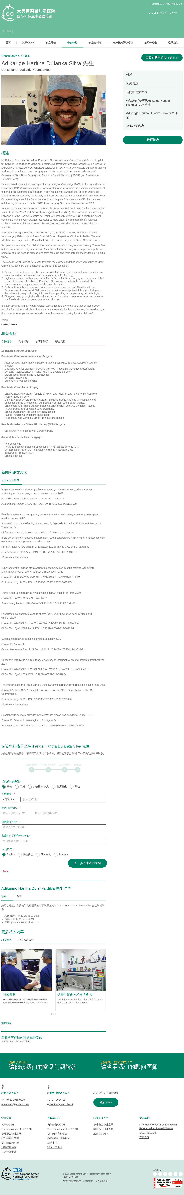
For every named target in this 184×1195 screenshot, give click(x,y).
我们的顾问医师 (10, 1143)
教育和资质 (42, 341)
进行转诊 (153, 139)
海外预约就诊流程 (123, 42)
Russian (63, 854)
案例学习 (144, 1137)
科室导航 (51, 42)
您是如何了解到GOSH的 (15, 835)
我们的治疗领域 (10, 1138)
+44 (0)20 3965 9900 (13, 1100)
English (11, 854)
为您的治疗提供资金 (58, 1138)
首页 (8, 42)
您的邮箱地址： (10, 822)
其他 (77, 786)
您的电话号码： (10, 808)
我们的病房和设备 (57, 1134)
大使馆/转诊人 (41, 786)
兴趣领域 (24, 341)
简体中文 (46, 854)
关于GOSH (28, 42)
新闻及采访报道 (148, 1133)
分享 (19, 896)
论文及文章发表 (10, 480)
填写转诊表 (150, 42)
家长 (9, 786)
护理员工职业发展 (11, 1134)
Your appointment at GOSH (16, 1129)
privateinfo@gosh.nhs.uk (15, 1104)
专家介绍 (72, 42)
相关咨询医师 (26, 940)
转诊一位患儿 (54, 1147)
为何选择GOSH (56, 1124)
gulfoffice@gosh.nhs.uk (60, 1104)
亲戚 (22, 786)
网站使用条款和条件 (72, 1181)
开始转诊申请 (8, 1152)
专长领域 (6, 341)
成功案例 (52, 1143)
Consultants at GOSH (15, 56)
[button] (51, 1013)
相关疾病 (6, 940)
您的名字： (8, 794)
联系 (3, 896)
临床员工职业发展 (103, 1129)
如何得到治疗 (8, 1147)
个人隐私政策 (102, 1181)
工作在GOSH (100, 1134)
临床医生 (62, 786)
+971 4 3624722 (56, 1100)
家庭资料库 (95, 42)
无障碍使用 (88, 1181)
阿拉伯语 (28, 854)
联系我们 (173, 42)
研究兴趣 (60, 341)
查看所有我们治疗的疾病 (161, 57)
